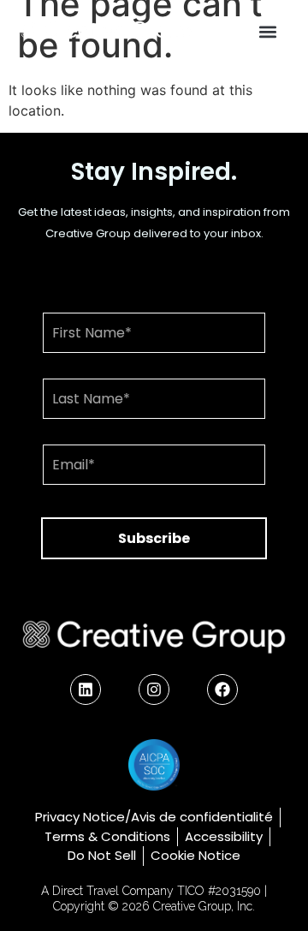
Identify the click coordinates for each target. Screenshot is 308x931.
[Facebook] (222, 689)
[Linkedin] (85, 689)
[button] (268, 31)
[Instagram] (154, 689)
